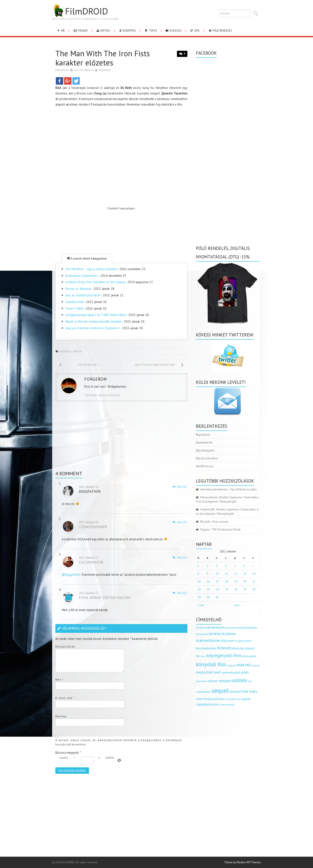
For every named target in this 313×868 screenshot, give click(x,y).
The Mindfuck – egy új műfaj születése (91, 269)
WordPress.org (204, 466)
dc (223, 633)
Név (59, 679)
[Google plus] (68, 81)
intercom (237, 648)
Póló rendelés (222, 30)
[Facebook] (59, 81)
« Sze (201, 605)
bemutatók (202, 634)
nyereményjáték (230, 672)
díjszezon (227, 640)
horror (248, 641)
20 (244, 581)
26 (235, 589)
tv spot (232, 699)
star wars (249, 691)
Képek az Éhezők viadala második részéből (93, 321)
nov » (237, 605)
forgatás (239, 640)
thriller (200, 699)
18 (226, 581)
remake (224, 680)
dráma (230, 633)
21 (253, 581)
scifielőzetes (203, 692)
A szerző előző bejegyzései (88, 258)
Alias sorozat (220, 521)
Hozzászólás (65, 646)
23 (208, 589)
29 (199, 597)
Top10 (152, 30)
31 (217, 597)
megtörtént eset (208, 672)
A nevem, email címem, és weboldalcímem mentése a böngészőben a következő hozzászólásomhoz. (118, 742)
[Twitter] (76, 81)
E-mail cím (65, 698)
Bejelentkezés (204, 442)
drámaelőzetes (208, 640)
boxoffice (129, 30)
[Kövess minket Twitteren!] (228, 356)
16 (208, 581)
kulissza (175, 30)
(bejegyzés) (205, 450)
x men (222, 704)
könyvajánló (249, 656)
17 (217, 581)
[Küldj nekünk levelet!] (228, 401)
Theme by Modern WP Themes (242, 862)
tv (226, 699)
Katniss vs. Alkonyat (78, 289)
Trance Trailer (74, 308)
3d (197, 627)
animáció (231, 627)
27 (244, 589)
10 (217, 573)
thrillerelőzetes (214, 699)
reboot (213, 681)
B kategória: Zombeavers (81, 276)
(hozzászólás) (207, 458)
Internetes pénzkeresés (214, 489)
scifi (250, 681)
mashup (255, 665)
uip (238, 699)
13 (244, 573)
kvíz (203, 656)
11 (226, 573)
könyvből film (211, 664)
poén (245, 672)
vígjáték (245, 699)
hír (62, 30)
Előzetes (65, 351)
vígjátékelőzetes (207, 704)
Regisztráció (203, 434)
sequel (220, 690)
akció (203, 627)
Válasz (182, 487)
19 (235, 581)
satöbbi (239, 680)
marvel (243, 665)
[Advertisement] (121, 140)
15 (199, 581)
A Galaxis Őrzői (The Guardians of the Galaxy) (95, 282)
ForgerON (104, 70)
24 (217, 589)
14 (253, 573)
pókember (201, 681)
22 (199, 589)
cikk (197, 30)
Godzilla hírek (74, 302)
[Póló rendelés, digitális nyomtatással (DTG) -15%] (228, 292)
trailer (82, 30)
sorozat (235, 691)
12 (235, 573)
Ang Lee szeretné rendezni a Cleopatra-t (92, 328)
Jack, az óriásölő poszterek (83, 295)
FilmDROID (86, 11)
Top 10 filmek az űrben (243, 489)
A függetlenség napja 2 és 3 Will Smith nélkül (95, 315)
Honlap (61, 716)
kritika (105, 30)
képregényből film (224, 655)
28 (253, 589)
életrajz (231, 704)
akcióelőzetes (216, 627)
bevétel (215, 633)
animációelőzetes (246, 627)
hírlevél (224, 648)
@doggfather (71, 574)
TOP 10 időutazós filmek (226, 529)
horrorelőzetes (206, 648)
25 (226, 589)
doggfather (90, 491)
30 (208, 597)
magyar (231, 665)
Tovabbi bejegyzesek (102, 395)
